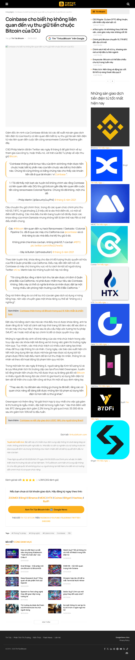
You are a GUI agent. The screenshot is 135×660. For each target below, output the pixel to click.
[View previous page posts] (108, 81)
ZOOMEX (14, 497)
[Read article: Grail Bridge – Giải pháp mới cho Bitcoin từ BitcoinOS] (12, 569)
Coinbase (60, 174)
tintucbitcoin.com (78, 434)
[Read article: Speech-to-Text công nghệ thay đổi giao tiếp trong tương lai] (12, 595)
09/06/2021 (32, 38)
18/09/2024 (24, 613)
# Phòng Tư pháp (19, 533)
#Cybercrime (48, 533)
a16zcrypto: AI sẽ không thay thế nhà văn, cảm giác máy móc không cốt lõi (110, 31)
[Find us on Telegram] (117, 648)
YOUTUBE (55, 517)
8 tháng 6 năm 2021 (65, 199)
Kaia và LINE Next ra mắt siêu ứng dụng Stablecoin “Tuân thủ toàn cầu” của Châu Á (31, 553)
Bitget (67, 497)
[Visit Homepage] (67, 4)
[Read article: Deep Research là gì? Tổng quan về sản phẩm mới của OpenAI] (12, 581)
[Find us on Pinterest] (114, 648)
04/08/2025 (67, 558)
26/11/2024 (24, 600)
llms (127, 637)
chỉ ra (16, 269)
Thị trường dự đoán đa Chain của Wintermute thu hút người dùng (32, 607)
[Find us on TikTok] (127, 649)
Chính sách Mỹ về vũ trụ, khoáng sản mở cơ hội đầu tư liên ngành (110, 51)
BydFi (46, 501)
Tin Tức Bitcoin (17, 38)
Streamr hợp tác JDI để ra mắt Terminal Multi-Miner (73, 579)
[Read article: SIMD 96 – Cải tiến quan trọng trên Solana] (54, 569)
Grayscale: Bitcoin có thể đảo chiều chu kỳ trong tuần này (109, 61)
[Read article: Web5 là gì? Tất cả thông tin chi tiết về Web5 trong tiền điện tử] (54, 553)
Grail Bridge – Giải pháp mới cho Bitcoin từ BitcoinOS (32, 567)
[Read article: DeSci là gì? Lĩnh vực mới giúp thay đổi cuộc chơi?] (54, 595)
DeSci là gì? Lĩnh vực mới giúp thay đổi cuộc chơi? (73, 592)
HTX (50, 497)
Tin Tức (8, 637)
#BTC (77, 242)
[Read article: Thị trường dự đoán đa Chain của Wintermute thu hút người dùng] (12, 608)
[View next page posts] (112, 81)
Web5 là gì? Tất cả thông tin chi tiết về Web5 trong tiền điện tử (74, 552)
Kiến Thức (37, 637)
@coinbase (71, 232)
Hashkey (78, 497)
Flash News (47, 637)
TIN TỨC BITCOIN (27, 517)
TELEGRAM (65, 517)
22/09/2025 (24, 561)
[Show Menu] (7, 4)
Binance (33, 497)
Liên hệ (58, 637)
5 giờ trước (97, 65)
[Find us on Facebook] (104, 648)
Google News (121, 637)
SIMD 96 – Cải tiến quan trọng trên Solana (73, 567)
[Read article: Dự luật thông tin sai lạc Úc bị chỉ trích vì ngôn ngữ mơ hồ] (54, 608)
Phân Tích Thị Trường (22, 637)
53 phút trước (98, 25)
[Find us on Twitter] (108, 648)
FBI (69, 533)
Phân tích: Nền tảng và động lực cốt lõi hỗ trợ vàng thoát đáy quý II (109, 71)
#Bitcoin (18, 228)
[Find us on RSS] (124, 648)
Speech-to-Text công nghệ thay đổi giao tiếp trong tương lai (32, 594)
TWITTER (75, 517)
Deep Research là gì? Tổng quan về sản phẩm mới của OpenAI (32, 580)
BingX (23, 497)
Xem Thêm (46, 622)
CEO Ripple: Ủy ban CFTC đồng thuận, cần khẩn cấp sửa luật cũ (110, 21)
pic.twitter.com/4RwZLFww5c (47, 245)
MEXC (42, 497)
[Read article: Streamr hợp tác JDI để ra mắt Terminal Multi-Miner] (54, 581)
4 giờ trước (97, 55)
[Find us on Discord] (127, 653)
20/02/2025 (24, 572)
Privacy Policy (124, 640)
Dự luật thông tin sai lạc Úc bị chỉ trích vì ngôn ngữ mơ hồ (74, 607)
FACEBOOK (45, 517)
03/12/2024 (67, 584)
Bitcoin (13, 156)
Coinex (58, 497)
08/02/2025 (24, 586)
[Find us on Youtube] (121, 648)
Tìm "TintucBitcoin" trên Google (68, 38)
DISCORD (46, 521)
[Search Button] (128, 4)
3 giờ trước (97, 45)
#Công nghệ (34, 533)
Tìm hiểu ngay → (105, 147)
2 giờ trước (97, 35)
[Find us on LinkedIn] (111, 648)
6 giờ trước (97, 75)
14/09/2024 (67, 613)
